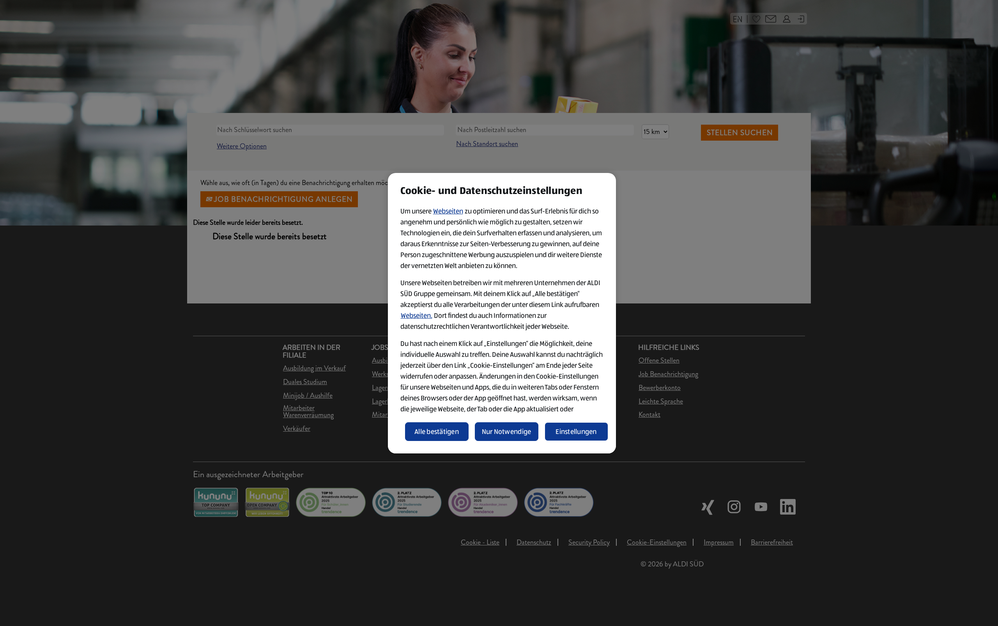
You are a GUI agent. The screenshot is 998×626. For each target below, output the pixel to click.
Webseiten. (416, 315)
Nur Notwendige (506, 432)
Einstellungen (576, 432)
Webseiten (448, 211)
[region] (502, 313)
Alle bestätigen (436, 432)
